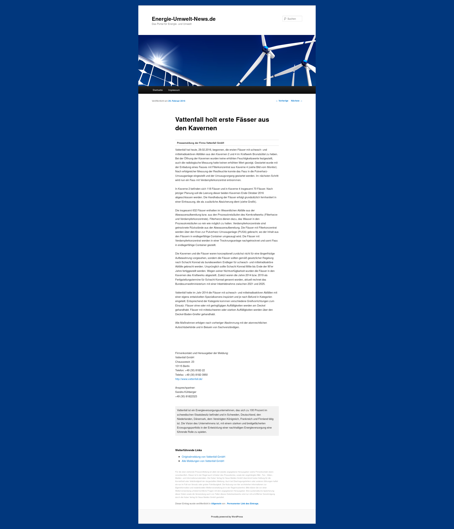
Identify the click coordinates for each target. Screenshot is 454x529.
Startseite (158, 90)
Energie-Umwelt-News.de (184, 18)
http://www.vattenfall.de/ (189, 379)
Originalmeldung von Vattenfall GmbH (203, 456)
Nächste (296, 100)
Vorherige (282, 100)
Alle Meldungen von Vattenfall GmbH (203, 461)
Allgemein (216, 503)
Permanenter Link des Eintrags (242, 503)
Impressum (174, 90)
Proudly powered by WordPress (227, 516)
